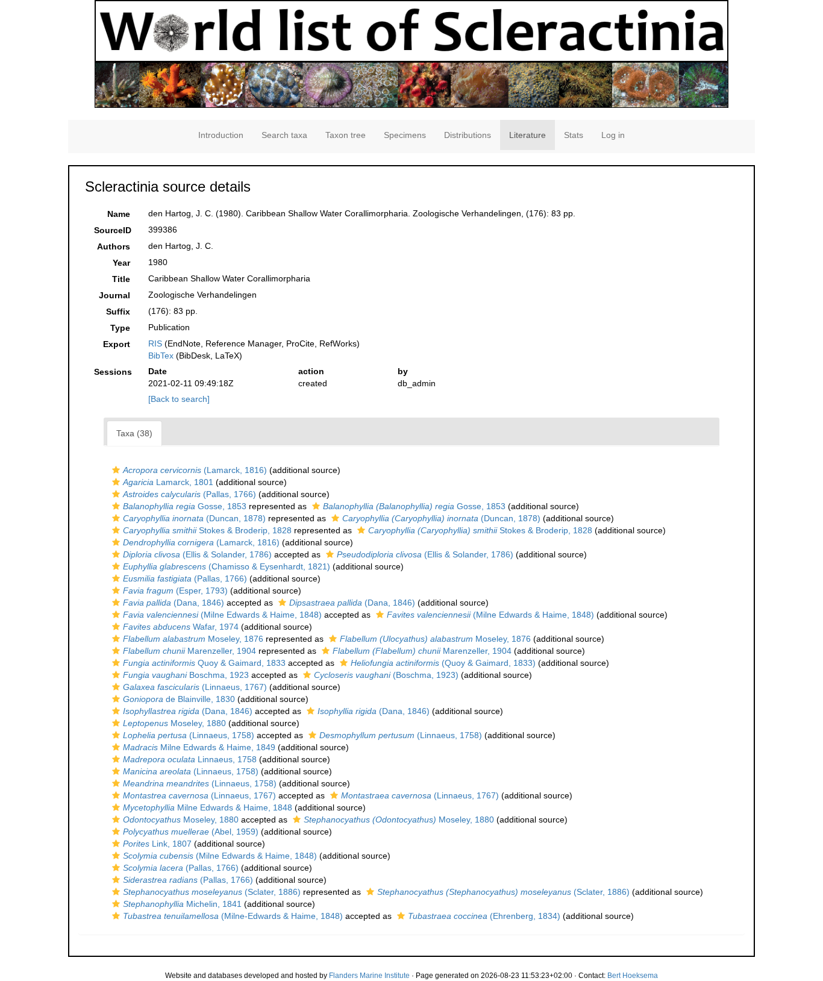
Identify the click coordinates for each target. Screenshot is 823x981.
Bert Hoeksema (632, 975)
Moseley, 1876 (193, 639)
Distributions (467, 135)
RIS (155, 343)
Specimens (405, 135)
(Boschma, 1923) (386, 675)
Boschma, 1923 (186, 675)
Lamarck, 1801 (168, 482)
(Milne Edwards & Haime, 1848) (222, 614)
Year (121, 263)
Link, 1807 (157, 843)
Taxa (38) (134, 433)
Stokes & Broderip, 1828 (207, 530)
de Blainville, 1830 (179, 699)
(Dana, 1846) (173, 602)
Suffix (118, 311)
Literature (527, 135)
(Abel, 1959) (190, 831)
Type (120, 328)
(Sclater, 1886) (212, 892)
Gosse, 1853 (184, 506)
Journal (114, 295)
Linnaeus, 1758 (190, 759)
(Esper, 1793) (175, 590)
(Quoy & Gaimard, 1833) (443, 663)
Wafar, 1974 (181, 627)
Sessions (113, 372)
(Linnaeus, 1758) (188, 735)
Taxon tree (345, 135)
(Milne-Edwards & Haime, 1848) (233, 916)
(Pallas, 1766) (189, 494)
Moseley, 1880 (174, 723)
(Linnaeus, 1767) (195, 687)
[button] (116, 470)
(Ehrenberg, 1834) (484, 916)
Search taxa (284, 135)
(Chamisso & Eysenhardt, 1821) (226, 566)
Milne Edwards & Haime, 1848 (207, 807)
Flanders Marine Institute (369, 975)
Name (118, 214)
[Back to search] (179, 399)
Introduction (220, 135)
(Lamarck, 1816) (195, 470)
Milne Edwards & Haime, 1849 (199, 747)
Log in (613, 135)
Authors (113, 246)
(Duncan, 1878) (194, 518)
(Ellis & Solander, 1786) (197, 554)
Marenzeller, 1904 (189, 651)
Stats (573, 135)
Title (121, 279)
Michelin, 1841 (182, 904)
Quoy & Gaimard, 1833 (204, 663)
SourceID (112, 230)
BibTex (161, 355)
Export (116, 344)
